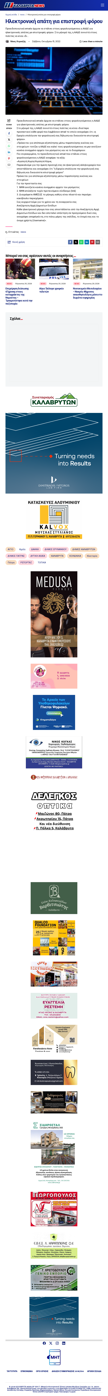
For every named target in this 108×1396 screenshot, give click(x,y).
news (22, 14)
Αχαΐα (22, 549)
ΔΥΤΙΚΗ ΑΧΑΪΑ (38, 556)
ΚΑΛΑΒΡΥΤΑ (57, 556)
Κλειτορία (92, 556)
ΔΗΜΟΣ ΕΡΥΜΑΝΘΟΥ (56, 549)
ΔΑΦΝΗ (35, 549)
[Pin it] (9, 158)
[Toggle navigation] (102, 5)
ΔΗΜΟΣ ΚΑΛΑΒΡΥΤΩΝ (83, 549)
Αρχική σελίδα (11, 14)
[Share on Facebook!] (9, 133)
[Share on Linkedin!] (9, 152)
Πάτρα (11, 562)
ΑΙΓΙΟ (10, 549)
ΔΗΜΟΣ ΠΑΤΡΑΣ (16, 556)
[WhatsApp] (9, 145)
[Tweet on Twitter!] (9, 139)
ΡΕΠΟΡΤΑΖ (26, 562)
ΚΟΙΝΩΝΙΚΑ (75, 556)
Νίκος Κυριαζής (18, 41)
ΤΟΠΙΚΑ (42, 562)
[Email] (9, 164)
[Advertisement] (54, 856)
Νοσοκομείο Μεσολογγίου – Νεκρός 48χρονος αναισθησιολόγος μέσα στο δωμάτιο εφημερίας (87, 293)
